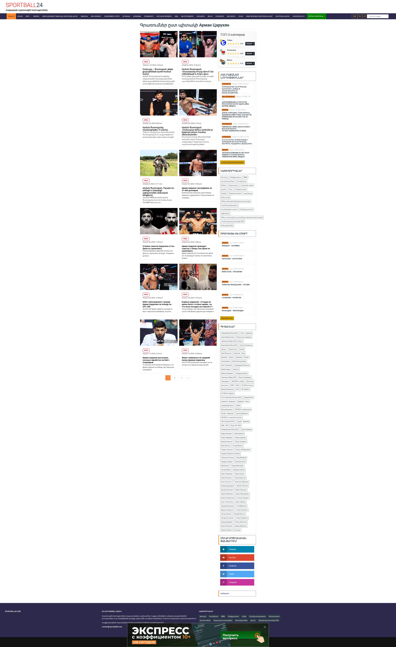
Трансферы (225, 381)
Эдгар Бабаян (226, 470)
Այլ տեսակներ (205, 620)
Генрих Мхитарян (237, 466)
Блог (231, 189)
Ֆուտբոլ (225, 110)
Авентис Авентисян (228, 498)
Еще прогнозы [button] (227, 318)
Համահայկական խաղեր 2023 (232, 221)
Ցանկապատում (246, 209)
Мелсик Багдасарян (239, 361)
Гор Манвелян (241, 506)
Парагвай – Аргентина (232, 259)
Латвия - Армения (227, 413)
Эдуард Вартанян (227, 405)
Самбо (238, 405)
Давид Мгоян (248, 397)
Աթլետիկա (225, 213)
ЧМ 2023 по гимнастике (243, 409)
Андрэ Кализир (226, 433)
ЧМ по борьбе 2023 (227, 421)
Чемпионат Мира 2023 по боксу (231, 341)
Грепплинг (224, 385)
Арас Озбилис (241, 502)
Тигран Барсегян (240, 478)
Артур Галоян (239, 474)
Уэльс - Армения (246, 333)
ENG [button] (354, 16)
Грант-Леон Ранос (227, 502)
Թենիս (223, 185)
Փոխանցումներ (227, 225)
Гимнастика (233, 349)
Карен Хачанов (226, 478)
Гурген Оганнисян (246, 345)
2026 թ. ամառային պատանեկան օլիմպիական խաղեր (242, 217)
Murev (229, 60)
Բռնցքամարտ (227, 124)
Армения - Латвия (242, 357)
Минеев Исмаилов (227, 389)
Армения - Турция (227, 357)
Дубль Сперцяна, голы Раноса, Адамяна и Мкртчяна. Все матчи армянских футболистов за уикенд (237, 116)
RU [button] (360, 16)
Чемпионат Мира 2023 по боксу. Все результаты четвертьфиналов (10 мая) (236, 129)
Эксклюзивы (225, 361)
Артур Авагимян (226, 409)
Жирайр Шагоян (239, 514)
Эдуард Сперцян (227, 462)
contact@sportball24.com (112, 627)
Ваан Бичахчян (240, 462)
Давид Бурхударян (227, 486)
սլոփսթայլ (248, 193)
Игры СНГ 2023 (236, 425)
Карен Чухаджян (227, 474)
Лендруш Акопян (241, 373)
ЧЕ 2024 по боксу (247, 385)
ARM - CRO (224, 425)
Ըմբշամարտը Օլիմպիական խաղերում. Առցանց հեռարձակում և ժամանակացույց (234, 90)
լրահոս (224, 189)
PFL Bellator (245, 389)
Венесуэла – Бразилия (232, 272)
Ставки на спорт (240, 189)
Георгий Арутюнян (227, 337)
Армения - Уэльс (243, 401)
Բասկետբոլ (241, 181)
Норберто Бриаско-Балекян (230, 453)
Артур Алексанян (227, 490)
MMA (223, 616)
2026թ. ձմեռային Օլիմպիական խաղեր (235, 201)
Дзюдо (223, 349)
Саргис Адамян (246, 429)
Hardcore (236, 369)
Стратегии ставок (247, 185)
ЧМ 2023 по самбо (238, 381)
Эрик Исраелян (226, 353)
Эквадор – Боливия (230, 246)
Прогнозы (250, 381)
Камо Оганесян (226, 482)
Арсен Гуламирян (245, 377)
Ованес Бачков (226, 530)
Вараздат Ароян (239, 470)
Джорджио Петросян (242, 365)
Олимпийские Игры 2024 (229, 333)
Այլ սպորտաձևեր (228, 96)
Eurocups (237, 530)
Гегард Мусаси (238, 445)
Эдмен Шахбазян (227, 494)
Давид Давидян (226, 522)
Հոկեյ (244, 616)
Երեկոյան (224, 593)
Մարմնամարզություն (229, 205)
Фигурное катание (227, 518)
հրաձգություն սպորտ (229, 209)
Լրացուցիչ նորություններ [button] (232, 162)
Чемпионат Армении (241, 482)
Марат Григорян (241, 490)
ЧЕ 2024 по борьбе (227, 393)
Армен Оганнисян (227, 510)
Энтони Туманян (243, 498)
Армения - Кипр (239, 353)
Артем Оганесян (242, 486)
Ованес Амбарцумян (243, 449)
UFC (237, 389)
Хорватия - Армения (228, 401)
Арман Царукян (240, 437)
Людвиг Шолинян (227, 449)
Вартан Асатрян (226, 526)
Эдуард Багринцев (227, 506)
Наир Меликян (241, 458)
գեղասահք (225, 197)
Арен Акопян (225, 445)
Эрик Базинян (239, 433)
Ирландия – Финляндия (232, 311)
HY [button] (365, 16)
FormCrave (231, 50)
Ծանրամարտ (274, 616)
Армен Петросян (226, 441)
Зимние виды (225, 369)
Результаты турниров (243, 337)
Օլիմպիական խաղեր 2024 (269, 620)
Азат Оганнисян (226, 365)
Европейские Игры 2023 (229, 345)
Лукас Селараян (240, 441)
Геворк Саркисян (242, 518)
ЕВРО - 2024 (235, 385)
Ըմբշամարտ (226, 84)
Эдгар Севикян (226, 514)
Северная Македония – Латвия (236, 285)
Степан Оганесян (242, 510)
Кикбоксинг (225, 466)
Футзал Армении (242, 413)
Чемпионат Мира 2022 (228, 377)
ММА (245, 177)
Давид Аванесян (240, 526)
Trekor (229, 40)
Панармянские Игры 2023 (229, 429)
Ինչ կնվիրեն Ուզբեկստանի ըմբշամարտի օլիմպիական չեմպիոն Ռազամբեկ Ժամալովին (237, 142)
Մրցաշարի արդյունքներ (223, 620)
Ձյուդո (252, 620)
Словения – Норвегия (231, 298)
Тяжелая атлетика (235, 193)
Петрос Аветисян (241, 522)
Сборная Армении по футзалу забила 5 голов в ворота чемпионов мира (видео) (235, 155)
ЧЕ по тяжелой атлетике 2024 (231, 397)
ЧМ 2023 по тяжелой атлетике (231, 417)
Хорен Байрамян (227, 437)
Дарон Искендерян (242, 494)
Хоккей (223, 193)
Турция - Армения (243, 421)
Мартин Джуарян (227, 373)
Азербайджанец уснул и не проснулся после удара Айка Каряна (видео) (235, 104)
